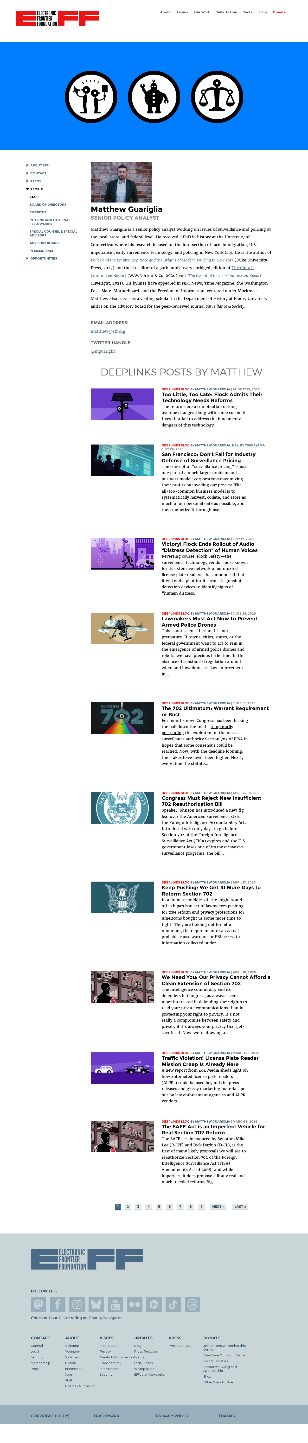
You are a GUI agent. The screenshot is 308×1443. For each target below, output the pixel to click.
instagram (77, 1304)
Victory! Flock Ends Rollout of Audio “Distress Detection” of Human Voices (210, 547)
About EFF (39, 165)
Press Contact (180, 1345)
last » (240, 1206)
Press (35, 181)
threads (192, 1304)
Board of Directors (48, 204)
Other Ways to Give (218, 1382)
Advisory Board (44, 243)
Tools (247, 12)
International (109, 1368)
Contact (38, 173)
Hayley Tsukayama (248, 445)
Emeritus (38, 212)
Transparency (110, 1363)
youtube (115, 1304)
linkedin (154, 1304)
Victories (72, 1357)
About (165, 12)
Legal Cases (143, 1363)
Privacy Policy (172, 1416)
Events (139, 1357)
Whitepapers (144, 1368)
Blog (137, 1345)
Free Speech (109, 1345)
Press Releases (146, 1351)
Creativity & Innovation (117, 1357)
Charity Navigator (105, 1318)
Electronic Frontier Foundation (57, 21)
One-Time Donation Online (224, 1355)
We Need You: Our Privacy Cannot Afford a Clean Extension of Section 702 (216, 980)
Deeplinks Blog (176, 389)
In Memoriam (41, 251)
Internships (73, 1368)
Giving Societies (215, 1361)
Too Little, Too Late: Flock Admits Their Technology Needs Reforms (212, 397)
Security (37, 1357)
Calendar (72, 1345)
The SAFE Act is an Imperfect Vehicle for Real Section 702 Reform (213, 1130)
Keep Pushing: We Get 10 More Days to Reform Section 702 (211, 890)
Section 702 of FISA (224, 739)
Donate (279, 12)
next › (218, 1206)
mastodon (38, 1304)
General (37, 1345)
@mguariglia (103, 351)
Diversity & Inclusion (80, 1386)
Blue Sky (96, 1304)
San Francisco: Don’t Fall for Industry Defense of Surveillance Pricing (209, 457)
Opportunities (43, 258)
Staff (34, 197)
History (70, 1363)
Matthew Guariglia (212, 389)
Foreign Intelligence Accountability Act (207, 822)
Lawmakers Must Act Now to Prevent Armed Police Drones (209, 622)
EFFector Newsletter (150, 1374)
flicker (134, 1304)
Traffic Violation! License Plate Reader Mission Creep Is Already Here (210, 1061)
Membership (40, 1363)
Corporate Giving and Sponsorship (220, 1368)
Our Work (202, 12)
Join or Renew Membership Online (224, 1347)
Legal (35, 1351)
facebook (57, 1304)
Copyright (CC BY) (50, 1416)
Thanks (226, 1416)
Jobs (69, 1374)
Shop (262, 12)
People (36, 189)
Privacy (105, 1351)
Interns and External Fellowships (50, 222)
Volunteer (72, 1351)
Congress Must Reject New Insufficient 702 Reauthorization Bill (211, 801)
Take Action (226, 12)
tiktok (173, 1304)
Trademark (106, 1416)
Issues (182, 12)
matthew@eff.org (108, 331)
